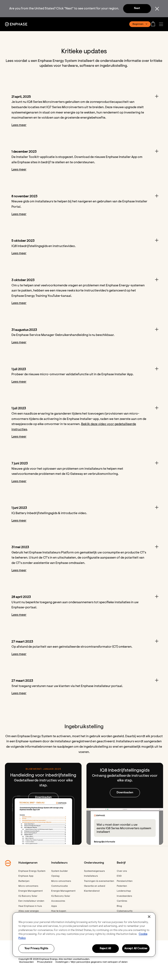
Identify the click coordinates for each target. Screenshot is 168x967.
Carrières (122, 901)
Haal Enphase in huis (30, 906)
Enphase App (25, 876)
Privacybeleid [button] (44, 962)
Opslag (55, 876)
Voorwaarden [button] (26, 962)
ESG (119, 876)
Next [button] (137, 8)
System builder (59, 871)
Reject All (105, 948)
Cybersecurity (125, 911)
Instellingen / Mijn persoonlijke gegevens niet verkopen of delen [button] (92, 962)
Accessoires (58, 901)
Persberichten (125, 881)
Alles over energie (28, 911)
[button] (162, 24)
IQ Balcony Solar (27, 896)
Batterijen (24, 881)
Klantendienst (92, 891)
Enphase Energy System (31, 871)
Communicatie (59, 886)
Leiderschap (124, 891)
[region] (84, 934)
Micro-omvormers (28, 886)
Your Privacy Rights (36, 948)
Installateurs (91, 876)
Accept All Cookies (135, 948)
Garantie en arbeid (94, 886)
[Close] (149, 916)
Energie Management (30, 891)
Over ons (122, 871)
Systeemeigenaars (94, 871)
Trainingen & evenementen (99, 881)
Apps (54, 906)
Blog (119, 906)
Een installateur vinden (31, 901)
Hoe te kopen (58, 911)
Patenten (122, 886)
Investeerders (124, 896)
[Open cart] (154, 24)
